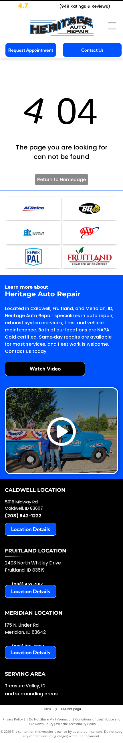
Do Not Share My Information (51, 719)
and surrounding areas (31, 694)
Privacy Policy (13, 719)
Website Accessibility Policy (76, 724)
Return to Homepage (61, 179)
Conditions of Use (88, 719)
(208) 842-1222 (23, 516)
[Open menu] (112, 26)
